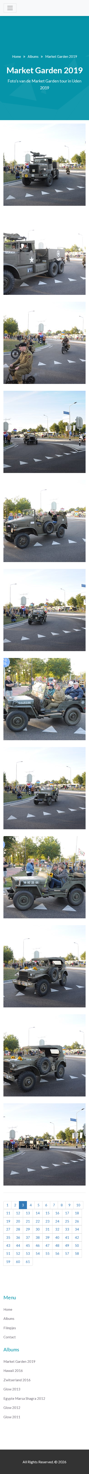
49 (67, 1245)
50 (77, 1245)
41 (67, 1237)
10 (78, 1205)
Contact (9, 1337)
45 (28, 1245)
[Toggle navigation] (10, 8)
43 (8, 1245)
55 (47, 1253)
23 (47, 1221)
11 (8, 1213)
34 (77, 1229)
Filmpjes (9, 1328)
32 (57, 1229)
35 (8, 1237)
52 (18, 1253)
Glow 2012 (11, 1407)
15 (47, 1213)
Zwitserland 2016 (17, 1380)
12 (18, 1213)
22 (38, 1221)
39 (47, 1237)
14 (38, 1213)
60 (18, 1262)
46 (38, 1245)
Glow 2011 (11, 1417)
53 (28, 1253)
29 (28, 1229)
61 (28, 1262)
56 (57, 1253)
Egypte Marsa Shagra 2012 (24, 1398)
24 (57, 1221)
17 (67, 1213)
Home (16, 56)
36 (18, 1237)
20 (18, 1221)
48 (57, 1245)
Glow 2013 (11, 1389)
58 (77, 1253)
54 (38, 1253)
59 (8, 1262)
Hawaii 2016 (13, 1370)
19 (8, 1221)
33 (67, 1229)
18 (77, 1213)
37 (28, 1237)
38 (38, 1237)
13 (28, 1213)
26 (77, 1221)
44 (18, 1245)
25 (67, 1221)
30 (38, 1229)
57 (67, 1253)
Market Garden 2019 (19, 1361)
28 (18, 1229)
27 (8, 1229)
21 (28, 1221)
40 (57, 1237)
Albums (33, 56)
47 (47, 1245)
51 (8, 1253)
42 (77, 1237)
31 (47, 1229)
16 (57, 1213)
